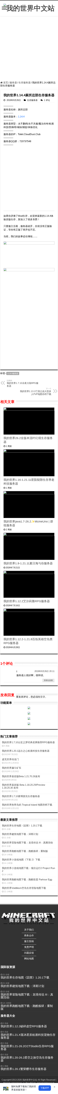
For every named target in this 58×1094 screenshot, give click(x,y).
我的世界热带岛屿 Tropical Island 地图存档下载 (27, 804)
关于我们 (29, 929)
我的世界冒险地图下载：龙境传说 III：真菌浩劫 (27, 842)
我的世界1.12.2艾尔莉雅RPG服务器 (27, 601)
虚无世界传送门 (10, 759)
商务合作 (29, 935)
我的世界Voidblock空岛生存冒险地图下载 (24, 888)
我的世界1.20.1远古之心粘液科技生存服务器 (25, 750)
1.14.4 (21, 116)
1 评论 (47, 100)
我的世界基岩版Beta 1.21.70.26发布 (21, 776)
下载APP (44, 1088)
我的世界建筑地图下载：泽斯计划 (20, 834)
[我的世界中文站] (29, 8)
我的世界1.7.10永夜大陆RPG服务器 (22, 383)
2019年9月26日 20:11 (44, 671)
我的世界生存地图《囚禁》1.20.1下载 (22, 825)
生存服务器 (25, 82)
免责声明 (29, 947)
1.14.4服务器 (13, 373)
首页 (5, 82)
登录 (42, 696)
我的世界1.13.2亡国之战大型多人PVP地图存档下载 (35, 391)
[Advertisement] (29, 49)
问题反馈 (29, 952)
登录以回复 (48, 680)
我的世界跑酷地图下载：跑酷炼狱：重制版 (25, 851)
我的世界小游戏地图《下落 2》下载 (21, 859)
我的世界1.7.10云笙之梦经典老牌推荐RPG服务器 (28, 742)
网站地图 (29, 958)
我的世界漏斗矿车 (11, 767)
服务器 (13, 82)
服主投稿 (29, 941)
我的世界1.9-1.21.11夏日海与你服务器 (28, 563)
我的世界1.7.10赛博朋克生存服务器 (21, 796)
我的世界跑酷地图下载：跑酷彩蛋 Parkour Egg (27, 879)
